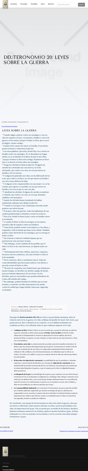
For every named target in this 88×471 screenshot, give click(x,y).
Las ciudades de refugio (6, 431)
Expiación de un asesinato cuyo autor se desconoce (74, 431)
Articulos (5, 466)
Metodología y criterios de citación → (21, 311)
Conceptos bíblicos (8, 469)
